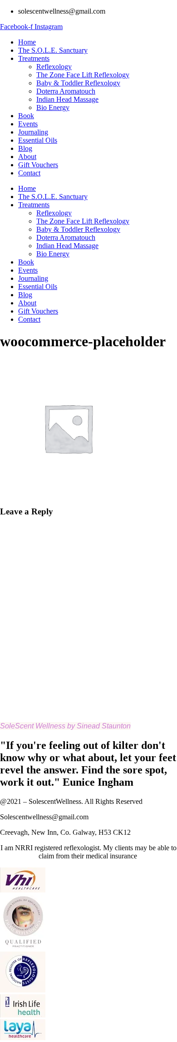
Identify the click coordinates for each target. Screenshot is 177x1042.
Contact (29, 173)
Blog (25, 148)
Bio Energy (52, 107)
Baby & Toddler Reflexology (78, 83)
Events (28, 124)
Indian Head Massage (67, 99)
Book (26, 116)
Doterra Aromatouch (65, 91)
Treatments (33, 58)
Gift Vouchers (38, 165)
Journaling (33, 132)
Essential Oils (37, 140)
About (27, 156)
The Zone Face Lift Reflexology (82, 75)
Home (27, 42)
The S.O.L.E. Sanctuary (53, 50)
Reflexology (54, 66)
